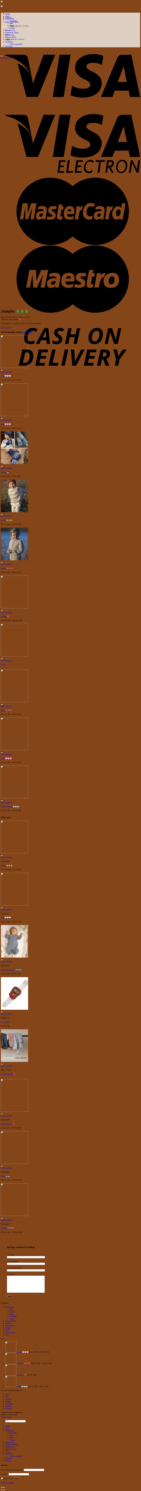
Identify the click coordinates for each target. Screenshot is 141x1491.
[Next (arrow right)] (4, 1489)
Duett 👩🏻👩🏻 (5, 1176)
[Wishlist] (2, 370)
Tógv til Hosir (10, 1332)
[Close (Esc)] (2, 1487)
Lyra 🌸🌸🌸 (6, 424)
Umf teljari (5, 1022)
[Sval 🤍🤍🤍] (14, 367)
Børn (11, 23)
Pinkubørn (13, 21)
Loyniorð (4, 1474)
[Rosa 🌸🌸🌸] (14, 749)
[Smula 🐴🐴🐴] (14, 852)
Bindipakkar (9, 18)
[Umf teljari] (14, 1009)
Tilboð (7, 39)
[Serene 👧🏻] (14, 463)
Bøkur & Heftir (10, 37)
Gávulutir (8, 1323)
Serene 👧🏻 (5, 472)
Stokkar (8, 1328)
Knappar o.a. (10, 34)
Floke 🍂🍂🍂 (6, 710)
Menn (12, 25)
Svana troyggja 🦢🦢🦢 (10, 806)
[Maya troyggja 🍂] (14, 1111)
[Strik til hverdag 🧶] (14, 1061)
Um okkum (9, 41)
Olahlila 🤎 (5, 616)
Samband (8, 46)
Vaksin (12, 1318)
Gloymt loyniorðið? (7, 1482)
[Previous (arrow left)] (2, 1489)
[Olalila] (14, 656)
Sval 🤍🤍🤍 (6, 376)
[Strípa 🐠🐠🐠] (14, 511)
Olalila (3, 664)
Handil (7, 14)
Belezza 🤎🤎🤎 (7, 1228)
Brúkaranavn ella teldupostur (12, 1470)
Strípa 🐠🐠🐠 (7, 520)
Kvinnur (12, 28)
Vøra (7, 1334)
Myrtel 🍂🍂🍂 (7, 568)
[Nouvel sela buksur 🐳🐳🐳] (14, 957)
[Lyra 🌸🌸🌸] (14, 415)
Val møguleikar (6, 382)
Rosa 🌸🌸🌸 (6, 758)
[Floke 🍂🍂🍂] (14, 701)
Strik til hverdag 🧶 (8, 1074)
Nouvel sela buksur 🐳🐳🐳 (11, 969)
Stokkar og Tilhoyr (12, 32)
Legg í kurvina (6, 1028)
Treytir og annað (16, 44)
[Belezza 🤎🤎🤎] (14, 1215)
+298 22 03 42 (6, 1417)
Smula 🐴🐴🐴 (7, 865)
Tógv (7, 16)
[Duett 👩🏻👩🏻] (14, 1163)
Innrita (17, 1478)
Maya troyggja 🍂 (7, 1124)
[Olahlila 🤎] (14, 607)
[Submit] (6, 1424)
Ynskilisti (8, 1406)
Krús (6, 1397)
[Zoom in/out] (4, 1487)
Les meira (4, 1078)
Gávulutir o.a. (10, 30)
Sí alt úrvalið (27, 332)
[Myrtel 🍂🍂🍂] (14, 559)
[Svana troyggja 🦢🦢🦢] (14, 797)
